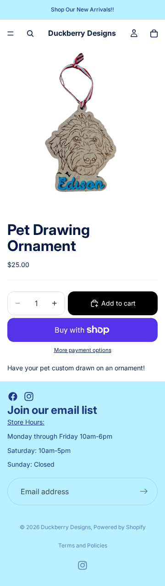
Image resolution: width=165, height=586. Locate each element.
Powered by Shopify (120, 527)
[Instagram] (28, 396)
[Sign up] (144, 491)
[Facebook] (12, 396)
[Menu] (10, 33)
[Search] (30, 33)
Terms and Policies (82, 545)
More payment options (82, 350)
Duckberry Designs (66, 527)
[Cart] (154, 33)
